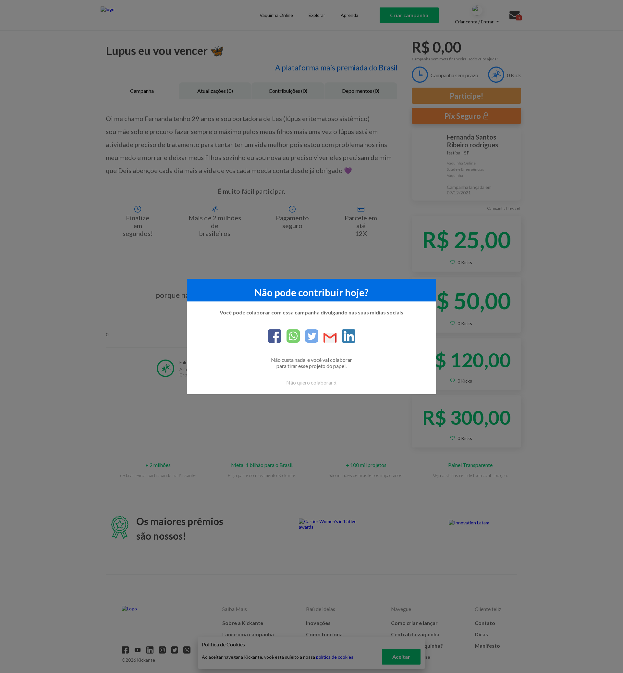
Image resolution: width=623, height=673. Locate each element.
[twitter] (309, 336)
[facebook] (274, 336)
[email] (327, 338)
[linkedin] (346, 336)
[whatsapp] (290, 336)
